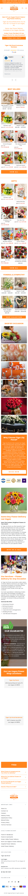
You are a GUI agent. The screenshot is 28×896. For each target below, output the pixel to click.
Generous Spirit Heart (20, 309)
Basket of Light (21, 125)
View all (14, 172)
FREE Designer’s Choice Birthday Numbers (7, 106)
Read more (7, 74)
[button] (22, 8)
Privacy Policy (5, 822)
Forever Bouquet (7, 144)
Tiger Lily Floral (11, 893)
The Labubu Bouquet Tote (20, 144)
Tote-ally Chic (20, 220)
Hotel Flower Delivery (7, 846)
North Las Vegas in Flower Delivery (11, 841)
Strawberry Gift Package (7, 220)
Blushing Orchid (21, 105)
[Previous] (12, 80)
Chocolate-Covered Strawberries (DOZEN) (20, 260)
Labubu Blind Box (20, 201)
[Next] (16, 80)
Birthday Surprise (7, 241)
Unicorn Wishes (21, 241)
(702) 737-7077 (14, 38)
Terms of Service (6, 825)
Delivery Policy (5, 815)
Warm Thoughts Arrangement (7, 310)
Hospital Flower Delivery (8, 844)
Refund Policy (5, 820)
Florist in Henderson (7, 834)
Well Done (7, 165)
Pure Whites (7, 291)
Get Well (7, 260)
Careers (3, 813)
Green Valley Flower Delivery (10, 839)
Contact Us (4, 811)
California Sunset (20, 165)
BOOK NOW (14, 472)
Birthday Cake (7, 125)
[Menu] (2, 8)
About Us (4, 808)
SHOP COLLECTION (14, 317)
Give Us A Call (14, 550)
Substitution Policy (6, 818)
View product (11, 102)
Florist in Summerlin (7, 837)
